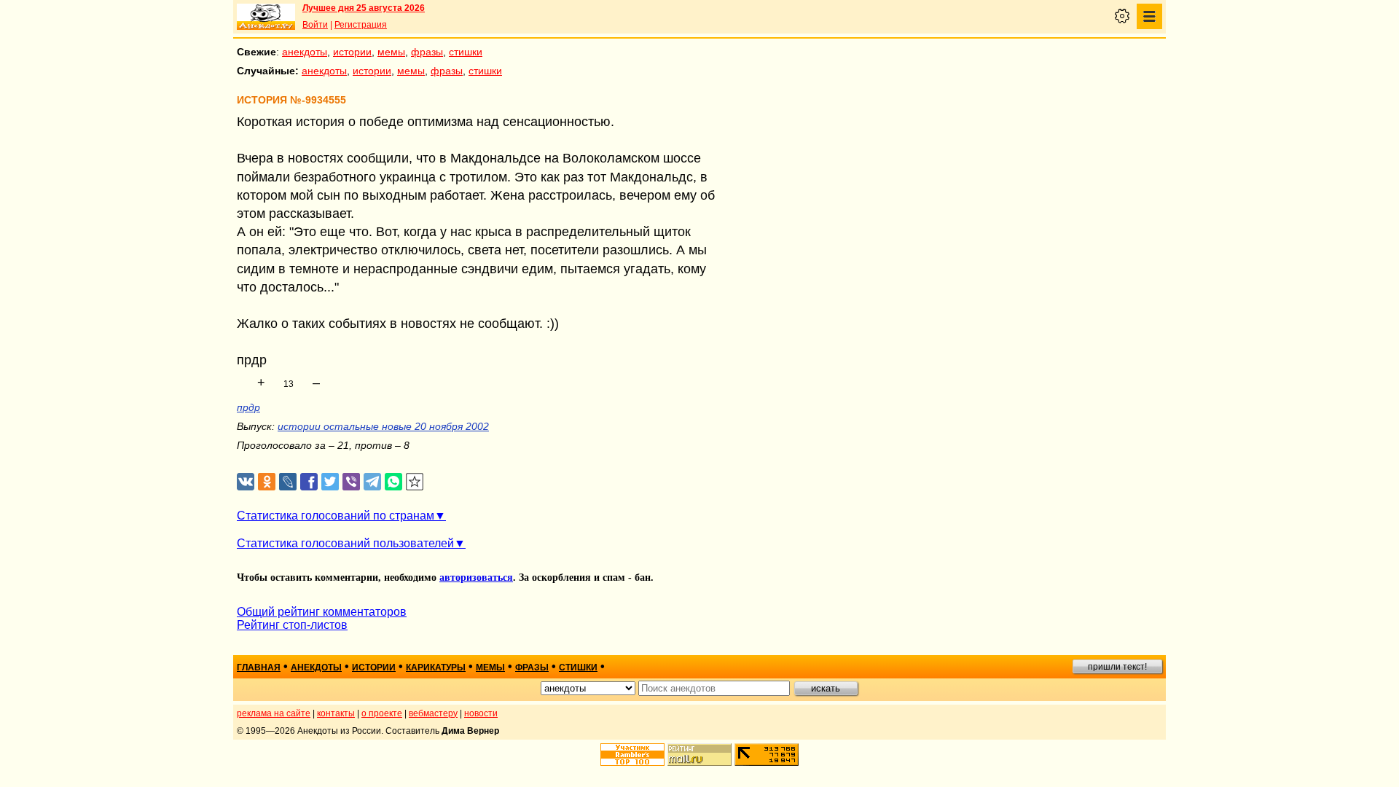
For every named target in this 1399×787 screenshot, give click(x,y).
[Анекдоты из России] (266, 17)
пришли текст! (1117, 667)
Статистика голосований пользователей (345, 543)
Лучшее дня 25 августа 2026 (363, 8)
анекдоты (304, 52)
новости (481, 713)
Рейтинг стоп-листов (292, 625)
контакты (336, 713)
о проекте (381, 713)
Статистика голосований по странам (335, 515)
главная (259, 667)
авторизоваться (476, 577)
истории (352, 52)
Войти (315, 25)
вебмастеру (433, 713)
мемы (391, 52)
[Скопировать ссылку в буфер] (415, 482)
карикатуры (436, 667)
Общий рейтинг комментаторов (322, 612)
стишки (465, 52)
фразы (427, 52)
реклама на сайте (273, 713)
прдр (248, 407)
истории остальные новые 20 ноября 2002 (383, 426)
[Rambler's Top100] (632, 754)
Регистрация (360, 25)
